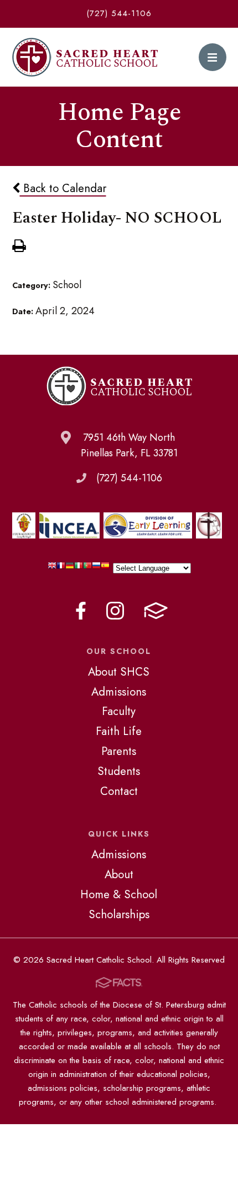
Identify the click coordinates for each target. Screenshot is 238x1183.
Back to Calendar (63, 188)
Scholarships (119, 914)
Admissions (118, 691)
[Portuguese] (87, 568)
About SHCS (118, 671)
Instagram (115, 611)
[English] (52, 568)
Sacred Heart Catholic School (85, 57)
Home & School (118, 894)
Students (118, 771)
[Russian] (96, 568)
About (119, 874)
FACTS (156, 611)
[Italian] (78, 568)
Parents (118, 751)
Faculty (119, 711)
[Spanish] (105, 568)
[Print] (18, 247)
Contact (119, 791)
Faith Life (119, 731)
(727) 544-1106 (119, 13)
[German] (69, 568)
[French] (60, 568)
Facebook (80, 611)
